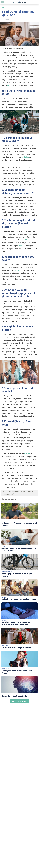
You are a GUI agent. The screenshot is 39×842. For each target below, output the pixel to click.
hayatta (16, 270)
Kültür (3, 7)
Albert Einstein (26, 240)
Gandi (20, 246)
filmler (27, 454)
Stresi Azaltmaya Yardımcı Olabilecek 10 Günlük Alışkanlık (19, 549)
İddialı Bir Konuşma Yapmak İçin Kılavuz (18, 599)
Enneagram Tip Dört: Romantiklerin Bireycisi (16, 672)
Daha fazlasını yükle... (19, 701)
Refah (3, 521)
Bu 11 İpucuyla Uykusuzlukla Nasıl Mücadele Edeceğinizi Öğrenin (16, 623)
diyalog (10, 85)
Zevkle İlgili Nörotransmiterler (14, 696)
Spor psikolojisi (6, 571)
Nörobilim (4, 694)
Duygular (4, 645)
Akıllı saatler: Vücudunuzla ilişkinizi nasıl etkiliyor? (19, 524)
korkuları (25, 157)
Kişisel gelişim (6, 668)
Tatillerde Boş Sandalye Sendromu (16, 647)
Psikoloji (4, 597)
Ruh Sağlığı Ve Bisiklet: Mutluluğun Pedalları (16, 575)
